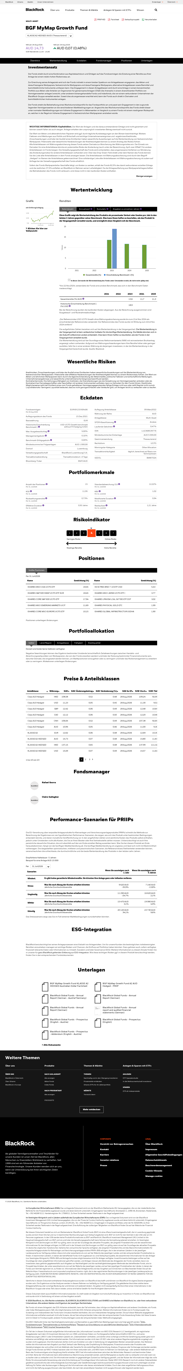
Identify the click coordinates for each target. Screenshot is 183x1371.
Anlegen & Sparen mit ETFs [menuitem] (117, 10)
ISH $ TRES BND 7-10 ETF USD (108, 587)
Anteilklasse (32, 691)
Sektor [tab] (31, 643)
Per (27, 866)
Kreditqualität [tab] (94, 643)
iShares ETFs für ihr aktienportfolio (97, 1085)
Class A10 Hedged (36, 697)
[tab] (41, 216)
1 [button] (81, 759)
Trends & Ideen (89, 1094)
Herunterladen (151, 20)
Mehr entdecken (91, 1110)
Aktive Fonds (49, 1081)
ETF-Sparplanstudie (130, 1078)
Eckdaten (81, 61)
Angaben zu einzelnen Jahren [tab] (126, 209)
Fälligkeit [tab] (78, 643)
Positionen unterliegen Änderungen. (42, 620)
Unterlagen (146, 61)
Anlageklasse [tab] (63, 643)
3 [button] (89, 759)
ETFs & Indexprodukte (131, 1091)
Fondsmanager (103, 61)
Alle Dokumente (52, 1045)
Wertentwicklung (58, 61)
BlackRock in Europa (13, 1085)
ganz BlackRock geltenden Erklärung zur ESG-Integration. (63, 953)
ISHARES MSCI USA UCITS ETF (41, 587)
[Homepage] (20, 1145)
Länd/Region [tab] (46, 643)
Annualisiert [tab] (84, 209)
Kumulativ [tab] (101, 209)
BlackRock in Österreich (14, 1078)
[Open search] (156, 10)
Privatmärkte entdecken (93, 1081)
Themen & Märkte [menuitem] (89, 10)
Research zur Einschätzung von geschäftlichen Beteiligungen (102, 1325)
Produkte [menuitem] (69, 10)
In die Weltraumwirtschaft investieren (137, 1081)
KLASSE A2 (33, 733)
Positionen (126, 61)
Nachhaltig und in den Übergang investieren (101, 1078)
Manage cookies (154, 1176)
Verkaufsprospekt (132, 20)
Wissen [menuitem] (140, 10)
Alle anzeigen (49, 1078)
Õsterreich (171, 2)
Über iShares (10, 1081)
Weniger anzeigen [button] (144, 176)
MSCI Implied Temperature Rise (56, 1327)
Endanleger (156, 2)
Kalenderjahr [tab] (68, 209)
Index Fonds (49, 1085)
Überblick (35, 61)
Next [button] (92, 759)
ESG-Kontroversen (34, 1327)
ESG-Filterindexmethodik (140, 1325)
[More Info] (91, 209)
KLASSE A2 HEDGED (37, 739)
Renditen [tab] (65, 201)
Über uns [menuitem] (54, 10)
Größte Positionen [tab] (36, 570)
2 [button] (85, 759)
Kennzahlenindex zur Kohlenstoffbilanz (59, 1325)
